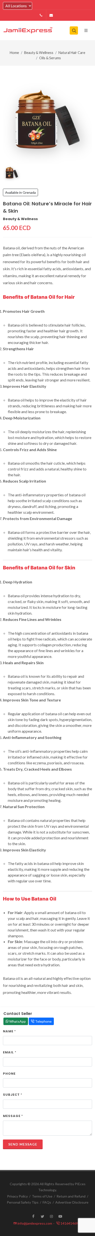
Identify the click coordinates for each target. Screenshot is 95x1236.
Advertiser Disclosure (71, 1202)
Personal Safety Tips (22, 1202)
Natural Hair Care (71, 53)
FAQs (47, 1202)
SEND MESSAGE (22, 1144)
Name (9, 1031)
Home (14, 53)
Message (13, 1116)
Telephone (43, 1021)
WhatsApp (17, 1021)
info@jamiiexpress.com (36, 1223)
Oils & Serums (50, 58)
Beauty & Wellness (38, 53)
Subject (12, 1094)
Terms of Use (42, 1196)
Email (9, 1052)
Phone (9, 1073)
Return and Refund (71, 1196)
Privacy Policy (17, 1196)
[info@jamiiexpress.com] (51, 15)
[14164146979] (41, 15)
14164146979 (71, 1223)
